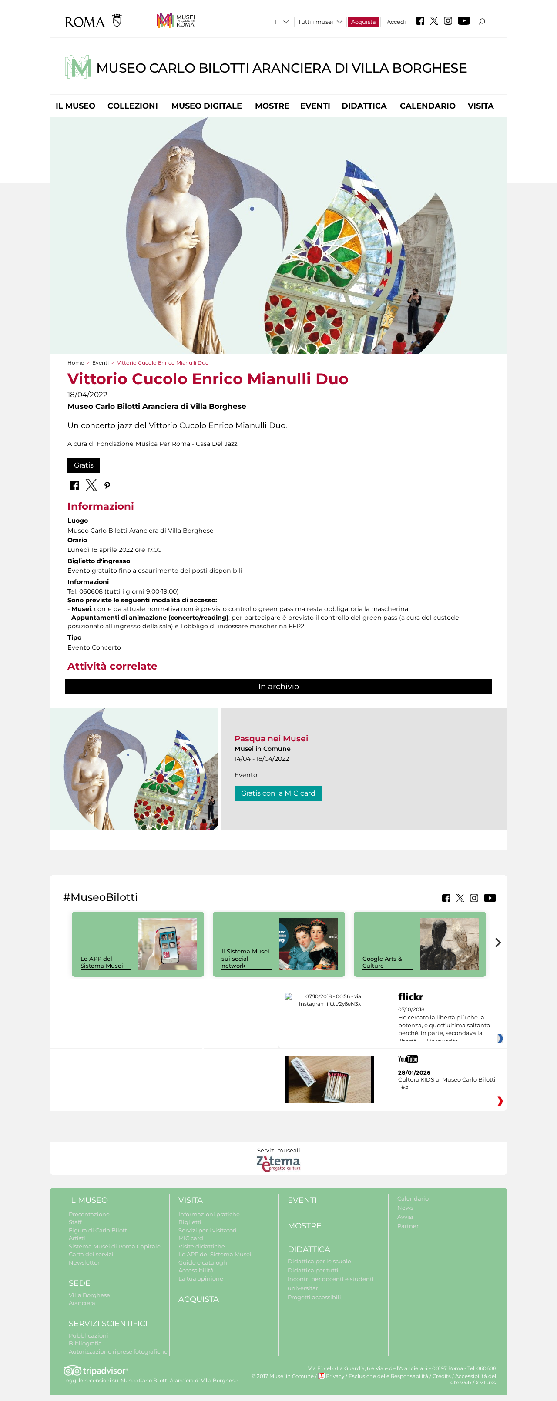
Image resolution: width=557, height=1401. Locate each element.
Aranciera (82, 1302)
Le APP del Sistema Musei (102, 962)
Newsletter (84, 1262)
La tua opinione (200, 1278)
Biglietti (189, 1221)
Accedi (396, 21)
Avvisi (405, 1216)
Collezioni (132, 106)
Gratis (84, 465)
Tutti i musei (315, 21)
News (405, 1207)
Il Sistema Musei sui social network (245, 958)
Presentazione (89, 1214)
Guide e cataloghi (203, 1262)
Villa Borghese (89, 1294)
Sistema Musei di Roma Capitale (115, 1246)
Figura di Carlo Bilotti (99, 1230)
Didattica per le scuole (319, 1261)
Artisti (77, 1238)
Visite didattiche (201, 1246)
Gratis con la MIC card (278, 793)
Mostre (272, 106)
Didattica (364, 106)
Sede (80, 1283)
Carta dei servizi (91, 1254)
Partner (408, 1225)
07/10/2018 (444, 1025)
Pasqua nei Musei (271, 739)
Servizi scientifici (108, 1324)
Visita (481, 106)
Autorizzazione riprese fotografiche (118, 1351)
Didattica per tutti (313, 1270)
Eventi (315, 106)
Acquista (363, 21)
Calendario (428, 106)
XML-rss (486, 1383)
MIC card (190, 1238)
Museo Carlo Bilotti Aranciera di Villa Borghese (281, 68)
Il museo (75, 106)
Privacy (335, 1376)
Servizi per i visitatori (207, 1230)
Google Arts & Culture (382, 962)
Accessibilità (196, 1270)
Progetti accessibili (314, 1297)
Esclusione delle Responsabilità (388, 1376)
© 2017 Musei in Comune (283, 1376)
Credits (442, 1376)
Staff (75, 1221)
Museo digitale (206, 106)
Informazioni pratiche (209, 1214)
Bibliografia (85, 1343)
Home (75, 362)
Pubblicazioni (88, 1335)
